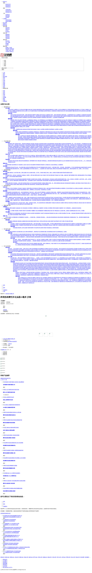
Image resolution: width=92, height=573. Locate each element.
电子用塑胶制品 (41, 120)
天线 (22, 213)
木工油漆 (81, 137)
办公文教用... (20, 259)
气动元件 (88, 148)
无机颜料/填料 (61, 117)
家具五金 (88, 155)
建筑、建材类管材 (76, 138)
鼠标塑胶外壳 (51, 124)
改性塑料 (55, 121)
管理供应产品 (9, 12)
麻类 (86, 167)
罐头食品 (63, 183)
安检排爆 (50, 160)
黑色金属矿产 (39, 223)
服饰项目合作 (57, 281)
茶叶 (12, 183)
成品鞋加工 (19, 175)
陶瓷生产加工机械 (38, 151)
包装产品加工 (26, 255)
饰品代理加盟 (52, 188)
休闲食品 (25, 183)
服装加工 (12, 172)
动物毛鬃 (83, 167)
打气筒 (79, 155)
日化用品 (8, 193)
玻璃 (44, 109)
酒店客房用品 (27, 198)
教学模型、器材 (74, 257)
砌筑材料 (29, 135)
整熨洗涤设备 (24, 151)
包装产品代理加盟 (40, 255)
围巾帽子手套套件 (55, 175)
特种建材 (26, 139)
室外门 (69, 138)
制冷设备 (86, 151)
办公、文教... (60, 278)
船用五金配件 (43, 155)
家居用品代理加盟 (16, 194)
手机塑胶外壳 (80, 124)
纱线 (36, 179)
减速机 (82, 147)
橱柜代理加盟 (76, 264)
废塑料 (37, 122)
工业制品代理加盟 (67, 146)
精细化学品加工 (49, 116)
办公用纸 (61, 129)
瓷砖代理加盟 (40, 265)
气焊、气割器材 (53, 156)
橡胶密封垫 (65, 125)
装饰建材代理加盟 (64, 138)
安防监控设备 (15, 160)
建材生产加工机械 (73, 148)
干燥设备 (32, 146)
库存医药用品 (15, 250)
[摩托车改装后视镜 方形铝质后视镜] (11, 435)
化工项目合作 (29, 277)
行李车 (71, 198)
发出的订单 (8, 4)
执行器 (42, 236)
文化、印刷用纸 (16, 129)
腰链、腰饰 (63, 175)
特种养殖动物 (78, 167)
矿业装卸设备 (14, 148)
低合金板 (44, 223)
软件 (54, 210)
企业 (4, 95)
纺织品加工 (47, 179)
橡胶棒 (27, 125)
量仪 (65, 235)
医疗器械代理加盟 (74, 133)
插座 (39, 243)
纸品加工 (35, 129)
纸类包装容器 (26, 253)
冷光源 (52, 164)
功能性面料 (15, 180)
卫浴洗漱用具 (9, 192)
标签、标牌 (36, 253)
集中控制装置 (17, 235)
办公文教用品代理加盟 (66, 267)
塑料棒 (30, 124)
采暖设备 (35, 137)
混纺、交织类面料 (29, 180)
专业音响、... (27, 217)
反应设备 (28, 146)
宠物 (47, 200)
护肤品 (52, 192)
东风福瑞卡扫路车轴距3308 (9, 384)
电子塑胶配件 (80, 120)
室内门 (55, 135)
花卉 (46, 168)
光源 (66, 137)
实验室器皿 (38, 109)
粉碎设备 (89, 145)
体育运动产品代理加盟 (28, 264)
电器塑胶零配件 (63, 121)
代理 (13, 50)
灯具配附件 (60, 164)
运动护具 (15, 197)
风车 (90, 202)
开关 (58, 243)
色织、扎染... (67, 179)
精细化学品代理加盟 (30, 268)
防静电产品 (18, 243)
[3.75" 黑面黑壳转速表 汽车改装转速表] (12, 551)
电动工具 (63, 155)
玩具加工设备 (64, 151)
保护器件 (67, 239)
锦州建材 (87, 557)
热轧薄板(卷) (46, 225)
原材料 (7, 47)
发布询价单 (8, 5)
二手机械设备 (84, 143)
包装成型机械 (28, 145)
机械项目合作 (25, 282)
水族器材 (21, 198)
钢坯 (31, 225)
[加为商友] (10, 341)
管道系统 (56, 137)
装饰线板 (48, 138)
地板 (73, 135)
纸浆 (32, 129)
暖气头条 (35, 557)
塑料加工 (36, 120)
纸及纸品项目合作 (58, 277)
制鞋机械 (86, 150)
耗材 (51, 210)
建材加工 (86, 138)
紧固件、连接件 (60, 147)
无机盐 (9, 109)
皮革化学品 (30, 117)
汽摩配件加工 (36, 208)
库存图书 (46, 248)
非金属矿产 (13, 223)
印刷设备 (78, 150)
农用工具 (38, 156)
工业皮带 (74, 146)
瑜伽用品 (87, 198)
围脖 (36, 175)
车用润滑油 (58, 114)
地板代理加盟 (34, 265)
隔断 (32, 137)
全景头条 (64, 557)
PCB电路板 (87, 239)
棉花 (12, 168)
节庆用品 (15, 188)
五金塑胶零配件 (73, 124)
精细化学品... (32, 116)
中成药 (68, 133)
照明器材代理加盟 (40, 164)
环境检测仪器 (44, 234)
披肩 (38, 175)
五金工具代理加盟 (74, 156)
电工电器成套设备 (63, 243)
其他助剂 (39, 117)
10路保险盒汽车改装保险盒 (9, 520)
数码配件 (29, 210)
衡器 (50, 235)
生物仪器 (21, 234)
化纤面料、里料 (40, 179)
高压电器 (28, 244)
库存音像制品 (41, 248)
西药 (60, 133)
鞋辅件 (44, 175)
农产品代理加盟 (58, 168)
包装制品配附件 (44, 253)
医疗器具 (58, 131)
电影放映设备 (54, 217)
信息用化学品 (26, 116)
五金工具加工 (47, 156)
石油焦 (49, 221)
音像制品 (52, 259)
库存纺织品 (12, 179)
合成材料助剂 (70, 114)
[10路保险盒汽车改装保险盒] (9, 519)
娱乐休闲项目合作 (34, 281)
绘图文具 (28, 259)
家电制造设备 (72, 147)
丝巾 (42, 175)
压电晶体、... (30, 240)
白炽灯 (24, 164)
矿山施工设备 (39, 148)
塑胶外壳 (38, 121)
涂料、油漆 (53, 114)
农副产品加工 (50, 168)
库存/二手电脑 (11, 210)
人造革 (80, 179)
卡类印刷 (28, 272)
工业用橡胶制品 (30, 120)
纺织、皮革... (85, 179)
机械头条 (45, 557)
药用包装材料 (67, 131)
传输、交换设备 (71, 213)
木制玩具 (80, 202)
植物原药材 (42, 131)
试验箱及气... (23, 236)
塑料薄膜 (24, 120)
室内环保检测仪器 (48, 236)
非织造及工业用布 (54, 179)
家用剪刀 (78, 193)
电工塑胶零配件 (23, 122)
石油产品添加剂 (56, 116)
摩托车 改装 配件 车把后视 (9, 483)
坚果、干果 (59, 167)
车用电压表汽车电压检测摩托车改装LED (12, 516)
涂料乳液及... (64, 114)
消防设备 (39, 160)
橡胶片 (41, 125)
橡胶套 (44, 125)
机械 (4, 83)
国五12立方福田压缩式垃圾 (9, 392)
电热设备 (24, 244)
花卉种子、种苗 (50, 167)
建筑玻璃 (85, 137)
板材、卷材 (33, 223)
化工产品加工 (82, 109)
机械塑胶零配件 (43, 121)
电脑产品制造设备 (40, 145)
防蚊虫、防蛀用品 (38, 194)
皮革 (8, 180)
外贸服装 (58, 172)
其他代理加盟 (35, 263)
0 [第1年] (10, 343)
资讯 (4, 93)
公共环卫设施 (24, 227)
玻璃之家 (3, 557)
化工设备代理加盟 (38, 146)
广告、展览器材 (79, 217)
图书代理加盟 (35, 260)
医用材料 (62, 131)
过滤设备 (88, 146)
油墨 (62, 116)
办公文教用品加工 (87, 257)
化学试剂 (15, 114)
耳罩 (47, 175)
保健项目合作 (71, 277)
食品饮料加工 (33, 184)
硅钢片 (17, 225)
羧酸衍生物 (27, 109)
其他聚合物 (54, 110)
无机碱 (34, 109)
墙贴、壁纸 (37, 135)
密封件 (23, 150)
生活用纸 (43, 129)
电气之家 (59, 557)
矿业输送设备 (27, 148)
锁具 (72, 155)
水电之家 (17, 557)
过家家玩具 (12, 204)
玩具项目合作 (75, 280)
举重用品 (56, 200)
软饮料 (7, 183)
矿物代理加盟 (26, 225)
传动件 (65, 145)
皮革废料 (77, 179)
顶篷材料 (70, 135)
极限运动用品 (82, 198)
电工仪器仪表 (61, 234)
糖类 (26, 184)
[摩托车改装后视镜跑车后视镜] (10, 465)
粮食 (25, 167)
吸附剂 (34, 114)
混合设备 (66, 147)
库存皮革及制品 (18, 179)
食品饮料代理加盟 (37, 183)
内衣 (28, 172)
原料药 (20, 131)
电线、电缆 (42, 243)
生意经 (7, 44)
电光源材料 (33, 164)
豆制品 (11, 184)
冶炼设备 (81, 151)
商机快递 (8, 35)
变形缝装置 (81, 135)
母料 (59, 121)
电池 (22, 243)
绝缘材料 (36, 243)
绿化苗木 (89, 167)
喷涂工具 (42, 156)
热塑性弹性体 (83, 122)
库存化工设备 (57, 148)
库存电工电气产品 (27, 243)
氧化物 (76, 110)
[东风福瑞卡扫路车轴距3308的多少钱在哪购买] (13, 381)
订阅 (4, 291)
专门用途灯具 (47, 164)
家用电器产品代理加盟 (79, 265)
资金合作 (46, 281)
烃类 (24, 109)
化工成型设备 (79, 146)
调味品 (47, 183)
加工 (4, 75)
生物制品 (42, 133)
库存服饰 (8, 175)
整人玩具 (18, 204)
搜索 (3, 69)
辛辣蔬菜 (65, 168)
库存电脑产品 (62, 250)
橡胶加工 (48, 125)
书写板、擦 (70, 259)
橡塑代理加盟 (57, 125)
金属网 (55, 223)
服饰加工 (24, 175)
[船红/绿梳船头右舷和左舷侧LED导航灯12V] (13, 539)
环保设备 (32, 143)
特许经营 (21, 263)
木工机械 (16, 150)
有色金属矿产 (78, 225)
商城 (4, 99)
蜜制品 (21, 184)
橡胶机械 (68, 150)
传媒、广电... (69, 280)
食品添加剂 (19, 114)
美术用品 (81, 257)
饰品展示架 (13, 189)
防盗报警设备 (26, 160)
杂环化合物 (80, 110)
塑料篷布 (67, 124)
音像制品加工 (76, 259)
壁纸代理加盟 (55, 265)
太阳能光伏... (48, 243)
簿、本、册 (58, 257)
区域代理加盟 (16, 263)
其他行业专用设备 (64, 148)
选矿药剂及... (49, 117)
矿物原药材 (77, 131)
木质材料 (39, 137)
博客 (9, 42)
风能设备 (20, 221)
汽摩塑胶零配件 (71, 122)
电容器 (83, 239)
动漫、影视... (26, 202)
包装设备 (37, 143)
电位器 (14, 240)
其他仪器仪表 (14, 236)
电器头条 (12, 557)
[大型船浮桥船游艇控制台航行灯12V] (11, 535)
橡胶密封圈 (78, 125)
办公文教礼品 (76, 188)
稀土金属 (63, 225)
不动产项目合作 (53, 280)
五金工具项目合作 (22, 277)
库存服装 (8, 172)
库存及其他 (25, 208)
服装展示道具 (69, 172)
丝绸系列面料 (22, 180)
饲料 (46, 167)
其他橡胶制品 (43, 122)
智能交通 (21, 160)
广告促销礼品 (43, 189)
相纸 (44, 259)
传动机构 (53, 145)
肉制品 (79, 183)
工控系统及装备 (33, 244)
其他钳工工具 (61, 156)
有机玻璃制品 (19, 121)
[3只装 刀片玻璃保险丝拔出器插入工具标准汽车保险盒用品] (16, 547)
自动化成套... (55, 236)
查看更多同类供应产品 (6, 378)
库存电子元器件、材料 (20, 248)
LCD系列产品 (54, 240)
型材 (57, 225)
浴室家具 (38, 138)
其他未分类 (62, 110)
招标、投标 (50, 281)
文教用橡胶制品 (57, 124)
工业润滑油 (55, 117)
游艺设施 (73, 197)
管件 (19, 135)
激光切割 (5, 76)
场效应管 (71, 239)
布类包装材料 (53, 255)
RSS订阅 (5, 566)
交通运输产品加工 (45, 274)
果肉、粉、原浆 (52, 183)
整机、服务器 (66, 210)
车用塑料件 (69, 121)
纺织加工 (72, 179)
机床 (88, 143)
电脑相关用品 (47, 210)
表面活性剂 (30, 114)
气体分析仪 (69, 235)
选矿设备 (51, 150)
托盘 (75, 255)
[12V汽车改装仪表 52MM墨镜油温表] (11, 531)
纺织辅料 (29, 179)
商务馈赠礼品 (58, 188)
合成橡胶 (88, 120)
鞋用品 (74, 193)
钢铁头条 (21, 557)
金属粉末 (73, 223)
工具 (4, 72)
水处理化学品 (39, 116)
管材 (70, 223)
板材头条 (31, 557)
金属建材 (58, 138)
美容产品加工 (23, 272)
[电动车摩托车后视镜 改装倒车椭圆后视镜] (12, 488)
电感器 (25, 239)
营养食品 (47, 184)
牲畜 (33, 168)
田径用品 (53, 198)
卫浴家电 (10, 231)
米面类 (14, 184)
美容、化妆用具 (22, 193)
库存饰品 (35, 188)
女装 (15, 172)
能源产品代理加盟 (55, 221)
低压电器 (87, 243)
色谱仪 (59, 236)
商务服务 (10, 143)
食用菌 (31, 167)
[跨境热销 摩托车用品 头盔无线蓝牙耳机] (12, 527)
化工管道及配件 (51, 146)
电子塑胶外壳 (50, 121)
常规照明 (52, 135)
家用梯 (10, 194)
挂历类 (15, 259)
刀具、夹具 (73, 143)
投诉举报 (8, 31)
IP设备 (31, 217)
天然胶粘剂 (24, 117)
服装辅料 (24, 179)
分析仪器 (22, 235)
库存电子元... (34, 239)
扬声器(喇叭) (68, 240)
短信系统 (32, 213)
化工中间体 (20, 109)
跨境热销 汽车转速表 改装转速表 (10, 544)
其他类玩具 (71, 202)
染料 (22, 116)
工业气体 (60, 109)
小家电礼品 (85, 188)
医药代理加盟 (64, 133)
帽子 (68, 175)
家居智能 (68, 160)
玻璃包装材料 (66, 255)
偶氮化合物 (43, 110)
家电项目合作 (77, 277)
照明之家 (68, 557)
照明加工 (56, 164)
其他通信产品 (65, 213)
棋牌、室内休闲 (15, 198)
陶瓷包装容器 (63, 253)
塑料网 (62, 122)
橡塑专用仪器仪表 (27, 234)
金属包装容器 (83, 253)
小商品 (7, 50)
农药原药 (88, 116)
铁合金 (50, 225)
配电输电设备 (41, 244)
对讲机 (28, 213)
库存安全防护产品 (32, 251)
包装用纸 (47, 129)
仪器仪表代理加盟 (30, 236)
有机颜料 (44, 116)
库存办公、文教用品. (40, 251)
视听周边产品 (37, 231)
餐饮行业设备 (62, 143)
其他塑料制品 (30, 122)
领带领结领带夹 (81, 175)
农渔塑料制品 (17, 122)
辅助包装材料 (20, 255)
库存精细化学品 (69, 116)
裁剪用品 (41, 259)
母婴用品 (43, 192)
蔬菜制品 (58, 183)
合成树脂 (16, 109)
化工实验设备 (78, 147)
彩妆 (36, 193)
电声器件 (25, 240)
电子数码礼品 (40, 188)
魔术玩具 (22, 204)
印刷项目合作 (50, 277)
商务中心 (5, 1)
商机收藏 (8, 16)
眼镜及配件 (48, 257)
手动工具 (27, 155)
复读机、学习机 (40, 257)
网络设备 (57, 210)
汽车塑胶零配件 (56, 122)
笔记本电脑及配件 (40, 210)
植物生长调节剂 (82, 116)
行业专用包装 (14, 253)
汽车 (21, 208)
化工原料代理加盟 (70, 109)
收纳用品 (63, 257)
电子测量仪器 (70, 234)
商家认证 (8, 29)
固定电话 (25, 213)
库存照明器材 (9, 164)
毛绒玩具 (54, 202)
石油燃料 (10, 221)
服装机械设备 (59, 145)
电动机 (83, 243)
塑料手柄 (66, 122)
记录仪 (65, 234)
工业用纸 (56, 129)
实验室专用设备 (82, 259)
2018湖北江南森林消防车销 (9, 407)
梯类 (89, 138)
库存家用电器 (50, 231)
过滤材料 (24, 147)
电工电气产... (78, 243)
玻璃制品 (64, 109)
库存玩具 (10, 202)
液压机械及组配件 (58, 150)
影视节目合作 (29, 280)
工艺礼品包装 (37, 189)
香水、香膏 (87, 192)
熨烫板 (85, 193)
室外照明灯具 (15, 164)
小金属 (59, 225)
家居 (4, 77)
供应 (4, 92)
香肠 (43, 184)
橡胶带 (20, 125)
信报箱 (88, 137)
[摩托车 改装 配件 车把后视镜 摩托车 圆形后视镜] (14, 480)
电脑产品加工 (57, 273)
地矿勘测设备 (68, 143)
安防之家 (40, 557)
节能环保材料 (31, 227)
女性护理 (39, 192)
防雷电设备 (54, 160)
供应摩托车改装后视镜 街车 (9, 460)
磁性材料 (28, 223)
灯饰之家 (54, 557)
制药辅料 (85, 133)
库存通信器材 (17, 213)
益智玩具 (58, 202)
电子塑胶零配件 (83, 121)
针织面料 (33, 179)
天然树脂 (15, 112)
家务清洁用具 (72, 192)
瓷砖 (67, 135)
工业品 (10, 47)
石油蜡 (64, 116)
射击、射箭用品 (21, 200)
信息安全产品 (77, 160)
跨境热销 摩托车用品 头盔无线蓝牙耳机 (12, 528)
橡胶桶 (82, 125)
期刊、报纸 (56, 259)
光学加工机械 (18, 260)
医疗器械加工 (55, 133)
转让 (42, 277)
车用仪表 (49, 234)
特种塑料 (15, 124)
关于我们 (5, 560)
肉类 (22, 183)
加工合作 (63, 160)
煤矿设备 (28, 221)
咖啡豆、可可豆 (70, 167)
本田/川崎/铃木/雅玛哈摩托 (9, 430)
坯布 (68, 180)
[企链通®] (6, 56)
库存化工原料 (25, 110)
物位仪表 (63, 236)
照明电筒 (70, 193)
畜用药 (17, 131)
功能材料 (59, 135)
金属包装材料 (47, 255)
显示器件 (63, 240)
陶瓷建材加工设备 (53, 151)
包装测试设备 (38, 234)
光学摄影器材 (15, 217)
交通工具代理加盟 (70, 268)
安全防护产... (41, 280)
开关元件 (49, 240)
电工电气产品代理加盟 (21, 269)
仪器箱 (18, 236)
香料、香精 (24, 114)
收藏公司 (12, 293)
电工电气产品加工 (71, 243)
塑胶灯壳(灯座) (86, 124)
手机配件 (21, 210)
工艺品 (11, 188)
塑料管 (16, 120)
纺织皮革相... (54, 278)
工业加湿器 (45, 146)
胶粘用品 (48, 259)
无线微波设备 (73, 217)
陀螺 (9, 204)
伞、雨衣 (82, 193)
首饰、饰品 (46, 188)
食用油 (8, 184)
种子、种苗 (19, 168)
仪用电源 (89, 235)
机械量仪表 (72, 236)
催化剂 (43, 114)
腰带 (70, 175)
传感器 (46, 239)
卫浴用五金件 (23, 135)
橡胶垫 (33, 125)
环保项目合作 (35, 280)
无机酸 (58, 110)
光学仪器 (87, 234)
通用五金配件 (15, 155)
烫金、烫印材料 (75, 253)
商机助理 (8, 34)
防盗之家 (26, 557)
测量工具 (55, 155)
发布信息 (8, 293)
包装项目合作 (31, 282)
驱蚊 (15, 193)
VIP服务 (5, 18)
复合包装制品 (33, 255)
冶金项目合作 (22, 280)
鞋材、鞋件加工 (13, 175)
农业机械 (41, 143)
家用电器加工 (60, 231)
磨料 (34, 156)
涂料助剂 (35, 117)
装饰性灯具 (42, 135)
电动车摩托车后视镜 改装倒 (9, 490)
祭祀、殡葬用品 (30, 189)
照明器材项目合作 (26, 278)
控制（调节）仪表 (34, 235)
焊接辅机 (32, 147)
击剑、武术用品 (32, 200)
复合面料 (51, 180)
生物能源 (24, 221)
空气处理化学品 (37, 227)
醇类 (12, 109)
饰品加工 (25, 188)
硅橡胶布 (75, 120)
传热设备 (79, 143)
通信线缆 (51, 213)
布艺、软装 (20, 192)
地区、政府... (22, 281)
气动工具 (27, 156)
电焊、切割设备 (22, 143)
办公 (4, 79)
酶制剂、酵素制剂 (35, 133)
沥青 (44, 221)
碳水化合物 (85, 110)
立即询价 (5, 309)
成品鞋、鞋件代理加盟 (11, 176)
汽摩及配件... (69, 208)
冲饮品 (82, 183)
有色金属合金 (72, 225)
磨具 (77, 155)
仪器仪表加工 (88, 236)
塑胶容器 (77, 122)
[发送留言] (14, 341)
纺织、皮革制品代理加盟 (80, 263)
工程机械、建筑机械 (43, 147)
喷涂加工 (18, 272)
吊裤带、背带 (30, 175)
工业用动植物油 (26, 168)
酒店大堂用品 (41, 198)
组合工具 (10, 155)
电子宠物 (87, 202)
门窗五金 (37, 155)
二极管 (50, 239)
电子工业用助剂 (77, 114)
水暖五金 (51, 155)
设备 (4, 84)
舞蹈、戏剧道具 (14, 200)
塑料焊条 (63, 124)
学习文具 (53, 257)
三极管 (59, 240)
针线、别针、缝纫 (59, 193)
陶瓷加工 (49, 110)
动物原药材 (28, 133)
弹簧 (63, 145)
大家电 (65, 231)
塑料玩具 (34, 124)
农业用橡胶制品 (75, 121)
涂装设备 (19, 151)
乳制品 (85, 183)
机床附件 (45, 143)
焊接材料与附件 (17, 147)
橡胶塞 (51, 125)
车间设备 (85, 145)
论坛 (7, 42)
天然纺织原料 (39, 180)
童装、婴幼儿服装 (23, 172)
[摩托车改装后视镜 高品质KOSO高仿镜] (12, 412)
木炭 (31, 168)
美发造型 (77, 192)
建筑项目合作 (48, 278)
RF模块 (85, 213)
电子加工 (39, 239)
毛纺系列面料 (46, 180)
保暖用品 (44, 194)
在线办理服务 (9, 21)
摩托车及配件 (13, 208)
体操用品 (44, 200)
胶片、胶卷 (17, 257)
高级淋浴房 (44, 137)
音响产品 (55, 231)
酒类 (10, 183)
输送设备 (82, 150)
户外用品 (65, 197)
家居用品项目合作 (70, 281)
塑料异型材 (44, 124)
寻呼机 (20, 214)
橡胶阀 (61, 125)
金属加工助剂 (39, 114)
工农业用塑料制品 (58, 120)
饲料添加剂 (75, 116)
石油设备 (27, 150)
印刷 (13, 143)
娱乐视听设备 (20, 231)
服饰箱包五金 (22, 155)
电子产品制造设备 (79, 145)
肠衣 (56, 167)
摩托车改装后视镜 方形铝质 (9, 437)
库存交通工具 (25, 251)
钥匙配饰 (63, 188)
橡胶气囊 (74, 125)
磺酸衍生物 (15, 110)
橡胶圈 (23, 125)
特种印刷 (32, 272)
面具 (84, 202)
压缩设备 (69, 151)
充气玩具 (21, 202)
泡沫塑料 (48, 122)
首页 (4, 90)
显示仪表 (68, 236)
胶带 (40, 253)
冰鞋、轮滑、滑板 (25, 197)
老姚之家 (49, 557)
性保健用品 (30, 131)
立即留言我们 (9, 20)
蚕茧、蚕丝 (64, 167)
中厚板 (53, 225)
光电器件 (43, 239)
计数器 (75, 234)
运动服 (30, 172)
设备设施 (18, 208)
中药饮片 (81, 133)
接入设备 (56, 213)
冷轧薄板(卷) (40, 225)
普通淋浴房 (33, 138)
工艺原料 (49, 189)
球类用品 (19, 197)
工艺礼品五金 (68, 155)
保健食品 (73, 183)
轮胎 (84, 120)
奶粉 (29, 184)
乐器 (11, 198)
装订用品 (13, 257)
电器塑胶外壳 (32, 121)
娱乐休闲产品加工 (58, 197)
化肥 (12, 114)
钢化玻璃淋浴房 (50, 137)
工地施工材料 (61, 137)
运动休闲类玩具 (41, 202)
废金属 (67, 223)
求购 (4, 94)
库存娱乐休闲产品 (42, 197)
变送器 (33, 234)
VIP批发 (7, 51)
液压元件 (47, 151)
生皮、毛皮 (18, 167)
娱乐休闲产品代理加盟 (38, 264)
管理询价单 (8, 6)
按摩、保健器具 (9, 197)
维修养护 (8, 208)
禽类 (22, 167)
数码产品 (25, 210)
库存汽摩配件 (18, 251)
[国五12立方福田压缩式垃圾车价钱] (11, 389)
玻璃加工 (87, 109)
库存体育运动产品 (34, 197)
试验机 (76, 236)
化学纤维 (8, 179)
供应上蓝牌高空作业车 (8, 399)
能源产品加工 (37, 221)
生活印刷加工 (38, 272)
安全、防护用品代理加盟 (79, 268)
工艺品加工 (19, 188)
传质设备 (57, 143)
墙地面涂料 (53, 138)
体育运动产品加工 (50, 197)
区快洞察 (82, 557)
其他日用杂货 (23, 194)
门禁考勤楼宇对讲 (33, 160)
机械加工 (28, 147)
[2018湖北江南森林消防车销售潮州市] (11, 404)
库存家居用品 (15, 192)
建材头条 (7, 557)
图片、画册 (29, 260)
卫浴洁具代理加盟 (47, 265)
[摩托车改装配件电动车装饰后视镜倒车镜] (12, 419)
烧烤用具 (77, 197)
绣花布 (54, 180)
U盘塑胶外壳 (39, 124)
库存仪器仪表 (46, 235)
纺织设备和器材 (50, 143)
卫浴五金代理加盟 (83, 264)
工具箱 (47, 155)
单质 (10, 110)
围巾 (76, 175)
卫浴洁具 (76, 137)
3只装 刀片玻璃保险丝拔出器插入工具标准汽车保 (14, 548)
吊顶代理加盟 (21, 265)
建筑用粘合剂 (43, 138)
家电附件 (14, 231)
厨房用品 (65, 193)
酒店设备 (45, 148)
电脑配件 (34, 210)
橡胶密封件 (17, 126)
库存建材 (48, 135)
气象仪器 (58, 235)
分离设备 (10, 146)
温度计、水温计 (30, 194)
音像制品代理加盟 (63, 259)
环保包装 (31, 253)
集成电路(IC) (79, 239)
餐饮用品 (50, 193)
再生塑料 (20, 120)
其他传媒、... (43, 217)
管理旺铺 (8, 14)
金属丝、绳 (48, 223)
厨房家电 (42, 231)
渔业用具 (74, 168)
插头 (32, 243)
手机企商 (8, 38)
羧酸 (74, 110)
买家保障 (8, 27)
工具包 (59, 155)
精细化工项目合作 (37, 277)
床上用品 (28, 193)
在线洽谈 (8, 37)
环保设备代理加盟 (17, 227)
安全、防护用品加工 (80, 272)
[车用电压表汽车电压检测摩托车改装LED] (12, 515)
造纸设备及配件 (12, 151)
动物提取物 (8, 168)
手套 (86, 175)
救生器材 (59, 160)
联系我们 (5, 562)
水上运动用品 (67, 198)
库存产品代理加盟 (50, 251)
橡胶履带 (37, 125)
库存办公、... (33, 257)
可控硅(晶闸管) (43, 240)
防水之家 (73, 557)
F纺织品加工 (67, 273)
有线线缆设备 (66, 217)
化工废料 (55, 109)
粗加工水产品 (30, 183)
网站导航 (5, 25)
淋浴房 (68, 137)
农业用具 (42, 168)
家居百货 (12, 48)
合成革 (34, 180)
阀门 (24, 145)
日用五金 (88, 156)
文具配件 (33, 259)
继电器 (38, 240)
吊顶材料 (64, 135)
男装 (17, 172)
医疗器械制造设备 (22, 133)
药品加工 (46, 133)
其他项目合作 (47, 280)
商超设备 (64, 150)
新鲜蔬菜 (43, 167)
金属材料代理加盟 (62, 269)
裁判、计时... (51, 200)
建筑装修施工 (27, 138)
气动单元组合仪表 (83, 235)
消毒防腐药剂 (48, 131)
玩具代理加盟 (27, 204)
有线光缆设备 (60, 217)
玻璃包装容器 (69, 253)
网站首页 (5, 559)
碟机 (46, 231)
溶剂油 (41, 221)
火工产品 (30, 110)
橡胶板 (17, 125)
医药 (4, 73)
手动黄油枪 (13, 158)
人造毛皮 (11, 180)
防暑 (31, 192)
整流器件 (35, 240)
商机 (4, 98)
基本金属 (63, 223)
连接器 (74, 239)
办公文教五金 (32, 155)
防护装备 (10, 160)
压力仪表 (62, 235)
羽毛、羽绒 (69, 168)
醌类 (19, 110)
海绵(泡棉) (76, 109)
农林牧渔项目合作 (82, 278)
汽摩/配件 (5, 290)
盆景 (40, 167)
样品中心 (12, 51)
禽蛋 (54, 168)
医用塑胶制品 (25, 131)
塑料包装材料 (51, 253)
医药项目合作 (65, 277)
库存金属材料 (23, 223)
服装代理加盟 (63, 172)
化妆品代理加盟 (64, 192)
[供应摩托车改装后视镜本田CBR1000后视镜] (13, 442)
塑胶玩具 (76, 202)
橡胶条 (69, 125)
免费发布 (5, 101)
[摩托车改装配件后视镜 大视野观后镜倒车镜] (13, 450)
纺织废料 (65, 180)
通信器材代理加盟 (79, 213)
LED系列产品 (55, 239)
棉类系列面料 (61, 179)
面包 (24, 184)
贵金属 (35, 225)
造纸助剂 (16, 117)
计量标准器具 (55, 234)
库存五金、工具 (21, 156)
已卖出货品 (8, 9)
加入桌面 (5, 22)
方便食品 (44, 183)
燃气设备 (71, 221)
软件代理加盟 (35, 267)
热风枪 (79, 156)
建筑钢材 (59, 223)
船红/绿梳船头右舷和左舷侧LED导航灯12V (12, 540)
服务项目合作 (41, 281)
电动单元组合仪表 (81, 234)
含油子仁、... (37, 168)
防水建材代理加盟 (69, 264)
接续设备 (47, 213)
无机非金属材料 (68, 110)
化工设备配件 (23, 146)
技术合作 (27, 281)
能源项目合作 (84, 277)
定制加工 (77, 135)
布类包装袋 (14, 255)
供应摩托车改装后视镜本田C (9, 445)
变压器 (29, 239)
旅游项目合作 (86, 281)
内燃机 (85, 147)
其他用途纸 (51, 129)
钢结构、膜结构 (22, 137)
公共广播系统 (9, 217)
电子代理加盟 (19, 240)
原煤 (63, 221)
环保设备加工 (49, 227)
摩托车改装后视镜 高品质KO (9, 414)
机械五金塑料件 (25, 121)
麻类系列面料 (59, 180)
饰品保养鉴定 (24, 189)
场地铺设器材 (48, 198)
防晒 (47, 193)
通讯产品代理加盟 (14, 214)
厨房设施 (29, 137)
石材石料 (82, 138)
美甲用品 (12, 193)
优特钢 (66, 225)
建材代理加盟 (21, 139)
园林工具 (84, 156)
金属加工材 (85, 223)
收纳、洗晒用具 (57, 192)
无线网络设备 (73, 210)
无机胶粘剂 (43, 117)
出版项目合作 (66, 278)
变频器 (62, 239)
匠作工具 (84, 155)
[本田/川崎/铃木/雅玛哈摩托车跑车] (11, 427)
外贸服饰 (89, 175)
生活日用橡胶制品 (49, 120)
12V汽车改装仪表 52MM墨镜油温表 (11, 532)
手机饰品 (8, 188)
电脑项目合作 (81, 280)
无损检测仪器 (81, 236)
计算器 (12, 259)
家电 (4, 87)
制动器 (58, 151)
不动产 (85, 135)
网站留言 (5, 564)
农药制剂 (20, 117)
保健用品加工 (37, 131)
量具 (12, 234)
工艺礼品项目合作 (78, 281)
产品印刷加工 (44, 272)
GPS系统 (60, 213)
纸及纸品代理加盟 (27, 129)
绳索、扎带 (71, 255)
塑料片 (18, 124)
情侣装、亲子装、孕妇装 (37, 172)
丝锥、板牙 (14, 156)
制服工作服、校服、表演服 (50, 172)
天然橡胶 (27, 124)
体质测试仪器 (62, 200)
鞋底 (50, 175)
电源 (52, 243)
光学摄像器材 (21, 217)
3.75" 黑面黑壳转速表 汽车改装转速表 (11, 552)
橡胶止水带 (22, 126)
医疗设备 (53, 131)
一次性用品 (32, 193)
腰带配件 (73, 175)
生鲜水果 (28, 167)
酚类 (33, 110)
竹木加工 (87, 168)
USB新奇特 (48, 192)
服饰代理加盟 (19, 176)
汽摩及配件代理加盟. (61, 268)
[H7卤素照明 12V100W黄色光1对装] (11, 523)
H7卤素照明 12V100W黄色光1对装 (10, 524)
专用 (4, 85)
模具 (12, 150)
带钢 (53, 223)
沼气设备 (67, 221)
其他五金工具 (67, 156)
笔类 (45, 257)
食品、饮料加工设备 (34, 150)
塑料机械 (20, 150)
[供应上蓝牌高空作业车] (8, 397)
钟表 (53, 193)
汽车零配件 (30, 208)
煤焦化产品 (36, 110)
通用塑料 (13, 120)
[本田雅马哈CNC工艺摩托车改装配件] (11, 473)
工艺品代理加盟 (69, 188)
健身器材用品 (83, 197)
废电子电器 (43, 227)
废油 (46, 221)
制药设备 (72, 131)
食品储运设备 (39, 184)
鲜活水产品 (35, 167)
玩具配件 (62, 202)
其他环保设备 (56, 227)
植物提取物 (8, 167)
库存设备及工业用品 (81, 148)
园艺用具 (15, 168)
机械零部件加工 (21, 158)
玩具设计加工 (15, 202)
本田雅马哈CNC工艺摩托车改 (9, 475)
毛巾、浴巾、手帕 (42, 193)
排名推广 (8, 17)
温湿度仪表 (26, 235)
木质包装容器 (60, 255)
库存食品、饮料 (16, 183)
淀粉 (88, 183)
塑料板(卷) (70, 120)
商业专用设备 (46, 150)
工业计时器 (40, 235)
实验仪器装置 (37, 236)
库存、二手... (83, 160)
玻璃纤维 (51, 109)
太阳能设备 (14, 221)
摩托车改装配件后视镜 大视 (9, 452)
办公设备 (61, 210)
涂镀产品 (18, 223)
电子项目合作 (34, 278)
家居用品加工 (26, 192)
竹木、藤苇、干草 (80, 168)
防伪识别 (72, 160)
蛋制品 (18, 184)
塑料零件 (22, 124)
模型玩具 (67, 202)
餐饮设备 (57, 198)
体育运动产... (76, 198)
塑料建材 (33, 135)
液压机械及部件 (30, 151)
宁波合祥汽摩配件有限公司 (9, 338)
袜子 (60, 175)
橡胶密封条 (86, 125)
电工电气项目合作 (41, 278)
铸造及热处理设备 (75, 151)
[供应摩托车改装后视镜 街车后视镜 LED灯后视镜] (14, 457)
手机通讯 (17, 210)
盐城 (4, 80)
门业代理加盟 (28, 265)
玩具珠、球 (35, 202)
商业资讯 (8, 41)
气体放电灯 (20, 164)
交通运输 (17, 143)
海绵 (32, 109)
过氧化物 (47, 109)
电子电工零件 (65, 120)
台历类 (24, 259)
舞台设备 (49, 217)
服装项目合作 (63, 281)
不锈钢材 (21, 225)
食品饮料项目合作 (74, 278)
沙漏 (31, 204)
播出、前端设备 (36, 217)
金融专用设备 (21, 148)
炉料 (33, 225)
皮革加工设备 (33, 148)
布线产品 (43, 213)
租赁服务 (45, 277)
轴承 (44, 151)
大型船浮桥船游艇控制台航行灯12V (11, 536)
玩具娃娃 (31, 202)
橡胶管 (30, 125)
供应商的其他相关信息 (6, 513)
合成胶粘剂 (48, 114)
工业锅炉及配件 (15, 146)
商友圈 (7, 43)
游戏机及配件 (49, 202)
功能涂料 (89, 135)
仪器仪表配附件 (75, 235)
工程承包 (72, 137)
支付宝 (7, 30)
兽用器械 (50, 133)
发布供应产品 (9, 10)
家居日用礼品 (30, 188)
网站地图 (5, 563)
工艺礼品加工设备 (59, 146)
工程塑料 (27, 126)
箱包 (34, 175)
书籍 (14, 260)
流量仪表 (54, 235)
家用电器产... (31, 231)
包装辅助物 (57, 253)
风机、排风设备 (70, 145)
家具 (17, 193)
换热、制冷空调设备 (52, 147)
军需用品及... (44, 160)
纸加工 (38, 129)
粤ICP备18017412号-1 (7, 567)
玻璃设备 (28, 143)
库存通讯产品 (11, 213)
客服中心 (5, 23)
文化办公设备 (68, 257)
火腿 (76, 183)
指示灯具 (29, 164)
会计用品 (37, 259)
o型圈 (35, 122)
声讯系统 (24, 214)
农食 (10, 50)
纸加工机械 (72, 150)
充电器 (55, 243)
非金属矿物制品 (78, 223)
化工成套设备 (11, 147)
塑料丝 (51, 122)
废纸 (21, 129)
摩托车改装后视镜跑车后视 (9, 468)
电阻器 (59, 239)
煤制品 (31, 221)
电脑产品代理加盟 (28, 267)
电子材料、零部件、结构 (18, 239)
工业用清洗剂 (84, 114)
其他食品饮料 (68, 183)
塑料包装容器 (20, 253)
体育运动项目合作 (62, 280)
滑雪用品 (61, 198)
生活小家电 (25, 231)
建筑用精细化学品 (17, 116)
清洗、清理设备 (50, 148)
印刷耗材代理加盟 (75, 267)
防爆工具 (31, 156)
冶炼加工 (83, 225)
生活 (4, 81)
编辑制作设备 (86, 217)
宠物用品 (27, 200)
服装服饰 (8, 48)
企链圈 (4, 97)
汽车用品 (46, 208)
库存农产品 (13, 167)
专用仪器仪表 (16, 234)
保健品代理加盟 (83, 131)
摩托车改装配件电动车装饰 (9, 422)
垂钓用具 (69, 197)
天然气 (60, 221)
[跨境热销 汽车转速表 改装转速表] (11, 543)
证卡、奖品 (23, 260)
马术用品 (32, 198)
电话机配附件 (38, 213)
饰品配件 (81, 188)
